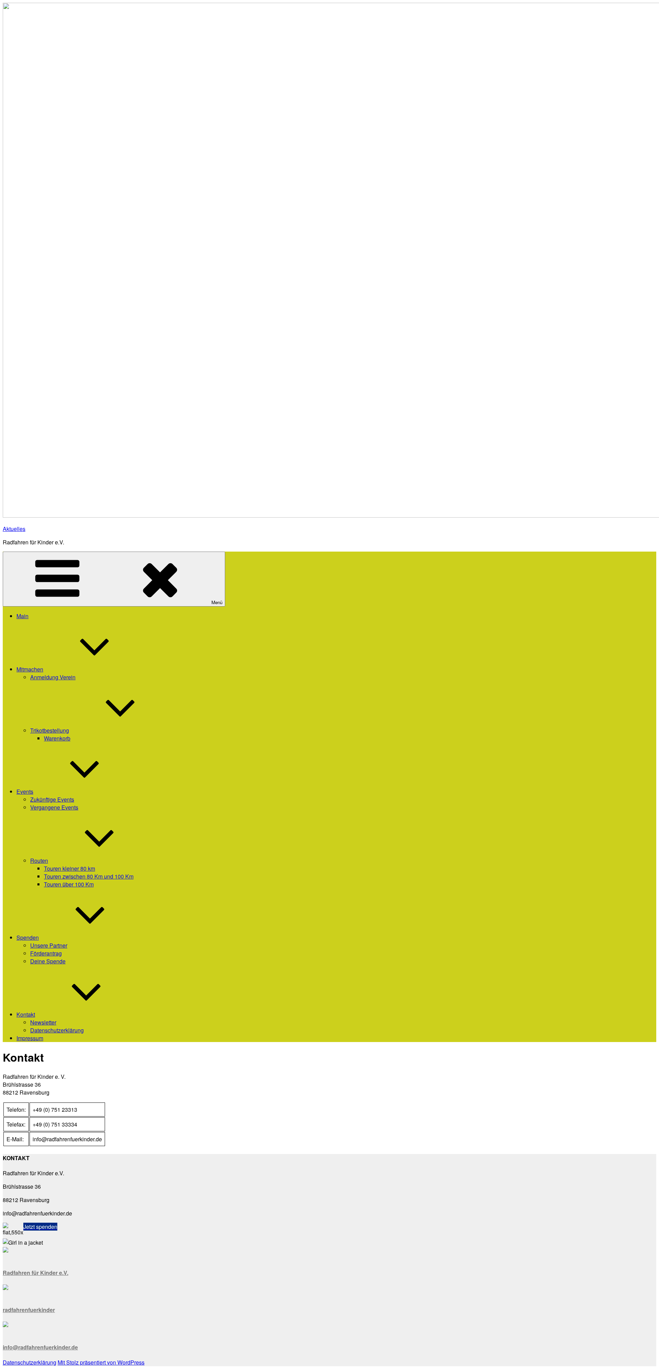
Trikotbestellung (49, 730)
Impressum (29, 1038)
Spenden (27, 937)
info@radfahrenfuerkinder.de (40, 1347)
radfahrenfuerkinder (29, 1310)
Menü (216, 602)
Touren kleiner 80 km (69, 868)
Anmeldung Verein (53, 677)
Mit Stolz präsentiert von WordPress (101, 1362)
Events (24, 791)
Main (22, 616)
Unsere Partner (48, 945)
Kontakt (25, 1014)
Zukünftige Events (52, 799)
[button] (40, 1227)
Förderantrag (46, 953)
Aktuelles (14, 529)
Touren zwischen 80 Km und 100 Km (89, 876)
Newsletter (43, 1022)
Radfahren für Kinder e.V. (35, 1273)
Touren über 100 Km (69, 884)
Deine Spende (48, 961)
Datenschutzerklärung (57, 1030)
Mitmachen (29, 669)
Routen (39, 860)
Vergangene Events (54, 807)
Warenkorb (57, 738)
